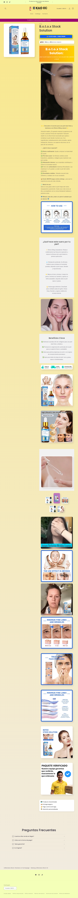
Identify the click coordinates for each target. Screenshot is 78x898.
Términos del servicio (39, 893)
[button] (5, 8)
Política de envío (29, 893)
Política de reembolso (64, 893)
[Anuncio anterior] (25, 2)
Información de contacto (52, 893)
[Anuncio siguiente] (52, 2)
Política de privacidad (18, 893)
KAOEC (9, 893)
